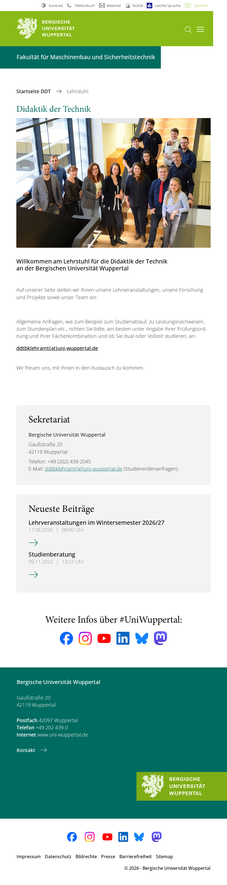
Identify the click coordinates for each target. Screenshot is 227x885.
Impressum (29, 856)
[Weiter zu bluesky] (141, 638)
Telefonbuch (84, 5)
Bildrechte (86, 856)
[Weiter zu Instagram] (85, 638)
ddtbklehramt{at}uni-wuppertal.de (57, 348)
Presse (108, 856)
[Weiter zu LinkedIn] (123, 638)
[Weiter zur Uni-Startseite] (55, 28)
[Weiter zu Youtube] (104, 638)
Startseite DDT (34, 91)
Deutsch (201, 5)
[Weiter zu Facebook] (66, 638)
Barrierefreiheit (135, 856)
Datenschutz (58, 856)
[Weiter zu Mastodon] (160, 638)
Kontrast (56, 5)
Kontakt (27, 750)
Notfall (138, 5)
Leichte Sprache (167, 5)
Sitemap (164, 856)
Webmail (114, 5)
